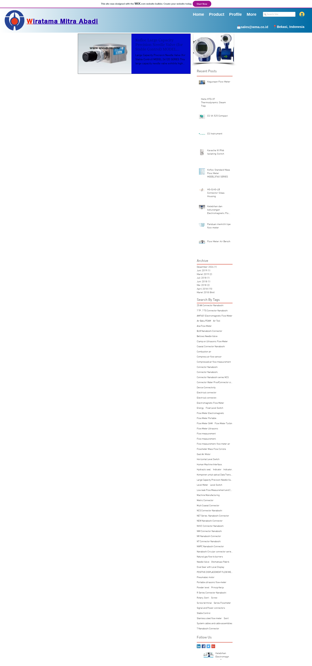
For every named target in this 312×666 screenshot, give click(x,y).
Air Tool (216, 321)
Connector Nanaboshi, (207, 372)
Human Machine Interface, (209, 464)
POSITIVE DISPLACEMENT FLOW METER (215, 572)
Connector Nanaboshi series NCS (213, 377)
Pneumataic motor (205, 577)
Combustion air (204, 351)
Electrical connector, (207, 398)
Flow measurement (206, 433)
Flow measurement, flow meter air (213, 444)
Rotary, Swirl (203, 598)
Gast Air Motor (204, 454)
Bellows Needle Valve (207, 336)
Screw (214, 598)
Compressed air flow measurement (214, 362)
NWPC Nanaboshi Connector (210, 546)
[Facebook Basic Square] (203, 646)
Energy (200, 408)
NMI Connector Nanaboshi (209, 531)
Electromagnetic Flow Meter (210, 403)
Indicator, (227, 469)
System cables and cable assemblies (214, 623)
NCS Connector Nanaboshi (209, 510)
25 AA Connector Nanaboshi (210, 305)
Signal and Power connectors (211, 608)
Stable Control (203, 613)
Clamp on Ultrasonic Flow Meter (212, 341)
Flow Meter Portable (206, 418)
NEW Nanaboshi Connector (210, 521)
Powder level (203, 587)
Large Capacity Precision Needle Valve (215, 480)
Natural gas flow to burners (210, 556)
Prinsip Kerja (217, 587)
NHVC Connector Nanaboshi (210, 526)
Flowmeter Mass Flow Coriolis (211, 449)
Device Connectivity (206, 387)
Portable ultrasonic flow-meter (211, 582)
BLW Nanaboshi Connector (209, 331)
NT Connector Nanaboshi (209, 541)
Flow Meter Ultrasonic (207, 428)
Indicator (217, 469)
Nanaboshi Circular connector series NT (215, 551)
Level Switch (216, 485)
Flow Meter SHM (205, 423)
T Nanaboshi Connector (208, 628)
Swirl (226, 618)
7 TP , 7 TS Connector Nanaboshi (212, 310)
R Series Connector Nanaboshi (211, 592)
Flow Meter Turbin (223, 423)
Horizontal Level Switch (208, 459)
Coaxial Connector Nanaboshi (211, 346)
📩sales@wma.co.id (252, 27)
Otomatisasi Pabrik (220, 562)
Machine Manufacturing (208, 495)
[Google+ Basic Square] (213, 646)
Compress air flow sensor (209, 356)
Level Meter (202, 485)
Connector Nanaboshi (207, 367)
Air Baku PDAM (204, 321)
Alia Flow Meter (204, 326)
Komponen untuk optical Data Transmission (215, 474)
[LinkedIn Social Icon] (199, 646)
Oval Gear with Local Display (210, 567)
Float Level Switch (214, 408)
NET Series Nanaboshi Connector (213, 516)
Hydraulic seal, (204, 469)
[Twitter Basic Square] (208, 646)
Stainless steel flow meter (209, 618)
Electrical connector (206, 392)
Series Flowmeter (222, 603)
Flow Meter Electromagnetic (210, 413)
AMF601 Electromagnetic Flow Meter (214, 316)
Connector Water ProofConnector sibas (215, 382)
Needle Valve (203, 562)
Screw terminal (204, 603)
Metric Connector (205, 500)
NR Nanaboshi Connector (209, 536)
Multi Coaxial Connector (208, 505)
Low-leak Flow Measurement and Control (215, 490)
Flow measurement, (206, 439)
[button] (235, 14)
